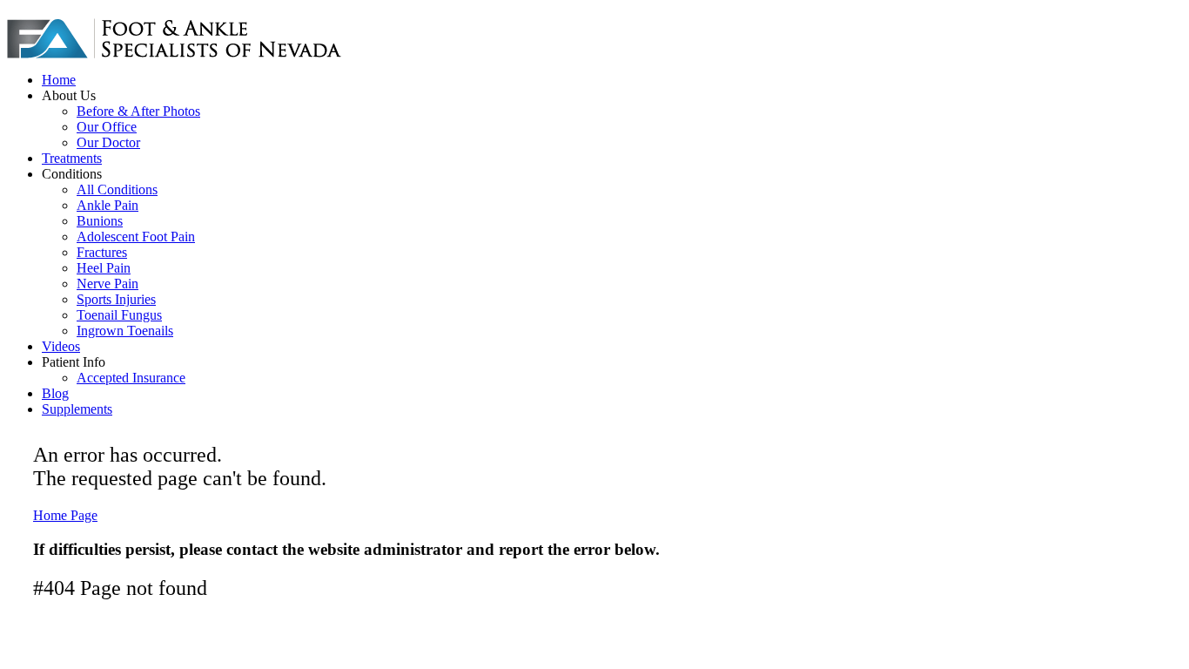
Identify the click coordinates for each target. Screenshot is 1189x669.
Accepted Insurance (131, 377)
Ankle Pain (107, 205)
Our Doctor (108, 142)
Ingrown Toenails (125, 330)
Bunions (100, 220)
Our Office (107, 126)
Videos (61, 346)
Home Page (65, 515)
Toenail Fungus (119, 314)
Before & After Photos (138, 111)
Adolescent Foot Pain (136, 236)
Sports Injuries (116, 299)
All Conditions (117, 189)
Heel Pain (104, 267)
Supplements (77, 409)
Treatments (72, 158)
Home (59, 79)
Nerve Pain (107, 283)
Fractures (102, 252)
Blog (55, 393)
